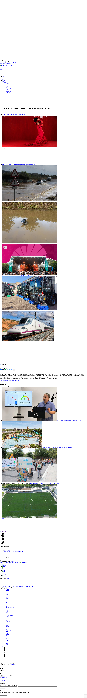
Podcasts (7, 624)
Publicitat (5, 549)
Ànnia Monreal (12, 243)
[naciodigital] (2, 562)
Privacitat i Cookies (7, 556)
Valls (6, 602)
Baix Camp (7, 85)
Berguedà (7, 634)
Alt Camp (7, 601)
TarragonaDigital (30, 310)
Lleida (7, 637)
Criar (6, 629)
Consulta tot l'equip (7, 550)
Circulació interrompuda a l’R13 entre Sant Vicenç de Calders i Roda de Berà (39, 386)
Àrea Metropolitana (8, 91)
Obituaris (3, 81)
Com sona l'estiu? (7, 243)
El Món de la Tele (8, 630)
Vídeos (7, 623)
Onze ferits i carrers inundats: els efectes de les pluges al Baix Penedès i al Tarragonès (17, 164)
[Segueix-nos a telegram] (3, 538)
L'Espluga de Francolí (9, 614)
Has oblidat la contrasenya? (4, 677)
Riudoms (7, 605)
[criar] (26, 562)
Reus (6, 84)
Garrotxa (7, 635)
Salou (6, 618)
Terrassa (7, 644)
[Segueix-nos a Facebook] (3, 533)
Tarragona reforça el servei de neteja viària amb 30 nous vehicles (14, 275)
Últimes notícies (4, 76)
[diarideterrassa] (12, 562)
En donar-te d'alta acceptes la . (8, 664)
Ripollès (7, 640)
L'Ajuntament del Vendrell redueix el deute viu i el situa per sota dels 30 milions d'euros (71, 420)
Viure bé (7, 631)
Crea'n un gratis (2, 680)
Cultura (3, 243)
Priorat (7, 620)
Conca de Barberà (8, 88)
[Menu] (1, 74)
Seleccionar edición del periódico (5, 61)
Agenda (3, 78)
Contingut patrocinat (9, 596)
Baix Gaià (7, 87)
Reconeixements (6, 548)
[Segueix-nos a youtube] (3, 540)
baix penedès (4, 382)
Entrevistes (3, 79)
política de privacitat (13, 664)
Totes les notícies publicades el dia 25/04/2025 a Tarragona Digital (13, 551)
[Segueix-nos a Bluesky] (3, 543)
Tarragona (7, 83)
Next (6, 628)
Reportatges (4, 80)
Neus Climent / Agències (32, 164)
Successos (3, 77)
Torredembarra (8, 609)
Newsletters (7, 62)
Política (7, 594)
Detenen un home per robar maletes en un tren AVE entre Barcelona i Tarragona (16, 310)
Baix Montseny (8, 633)
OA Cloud (8, 578)
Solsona (7, 643)
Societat (2, 111)
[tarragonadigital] (17, 562)
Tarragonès (7, 89)
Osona (7, 639)
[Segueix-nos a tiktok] (3, 541)
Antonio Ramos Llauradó (26, 275)
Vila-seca (7, 619)
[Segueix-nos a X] (3, 535)
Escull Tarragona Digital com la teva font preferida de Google (10, 380)
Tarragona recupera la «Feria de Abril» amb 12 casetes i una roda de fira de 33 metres (14, 115)
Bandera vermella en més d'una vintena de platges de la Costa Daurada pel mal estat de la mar (45, 483)
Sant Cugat (7, 642)
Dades (7, 625)
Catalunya (7, 632)
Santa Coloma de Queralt (9, 615)
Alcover (7, 603)
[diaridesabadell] (7, 562)
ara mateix (1, 94)
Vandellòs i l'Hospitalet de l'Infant (10, 607)
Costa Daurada (8, 90)
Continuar (2, 670)
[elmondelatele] (22, 562)
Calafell (7, 612)
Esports (7, 592)
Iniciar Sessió (2, 676)
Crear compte (2, 688)
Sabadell (7, 641)
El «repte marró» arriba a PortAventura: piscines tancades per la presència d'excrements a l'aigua (58, 447)
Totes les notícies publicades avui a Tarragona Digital (11, 552)
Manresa (7, 638)
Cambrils (7, 606)
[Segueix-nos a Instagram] (4, 651)
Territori (6, 82)
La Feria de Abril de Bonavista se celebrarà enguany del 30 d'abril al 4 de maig (13, 114)
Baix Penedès (8, 86)
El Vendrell (7, 611)
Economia (7, 597)
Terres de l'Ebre (8, 92)
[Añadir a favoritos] (14, 370)
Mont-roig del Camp (9, 608)
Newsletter (3, 646)
